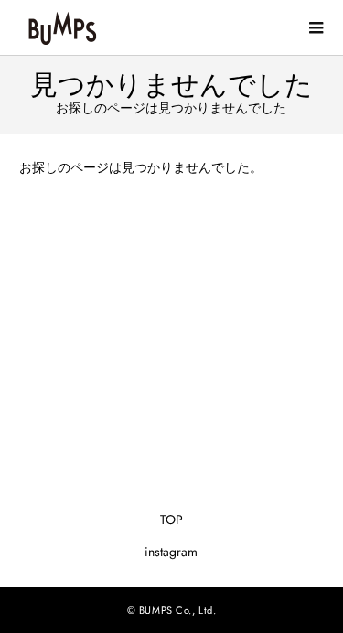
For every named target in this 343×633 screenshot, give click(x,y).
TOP (171, 519)
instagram (171, 551)
